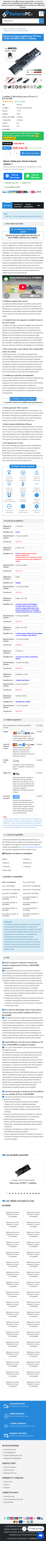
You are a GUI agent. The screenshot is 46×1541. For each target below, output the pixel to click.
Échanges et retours (10, 1473)
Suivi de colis (8, 1482)
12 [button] (39, 1193)
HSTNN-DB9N (6, 870)
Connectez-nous (9, 1496)
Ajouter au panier (31, 153)
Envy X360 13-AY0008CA (10, 893)
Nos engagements (10, 1452)
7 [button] (24, 1193)
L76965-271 (6, 863)
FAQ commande (9, 1470)
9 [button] (30, 1193)
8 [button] (27, 1193)
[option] (23, 61)
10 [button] (33, 1193)
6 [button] (21, 1193)
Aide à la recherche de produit (31, 847)
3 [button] (13, 1193)
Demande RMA (8, 1502)
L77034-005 (26, 866)
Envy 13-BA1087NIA (8, 886)
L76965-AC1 (6, 866)
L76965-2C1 (27, 859)
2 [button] (10, 1193)
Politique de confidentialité (12, 1458)
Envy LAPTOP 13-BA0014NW (11, 890)
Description (7, 205)
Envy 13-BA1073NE (29, 882)
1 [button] (7, 1193)
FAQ (38, 205)
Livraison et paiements (18, 205)
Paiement (7, 1487)
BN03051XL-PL (27, 863)
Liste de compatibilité (28, 205)
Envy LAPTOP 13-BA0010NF (32, 886)
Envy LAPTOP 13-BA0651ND (32, 890)
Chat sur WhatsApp (35, 176)
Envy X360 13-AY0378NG (31, 893)
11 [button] (36, 1193)
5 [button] (18, 1193)
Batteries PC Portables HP (17, 28)
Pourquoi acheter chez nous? (13, 1455)
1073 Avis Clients (19, 101)
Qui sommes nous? (10, 1449)
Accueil (4, 28)
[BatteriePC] (17, 13)
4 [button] (15, 1193)
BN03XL (4, 859)
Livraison (6, 1485)
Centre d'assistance (10, 1467)
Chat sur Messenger (15, 176)
